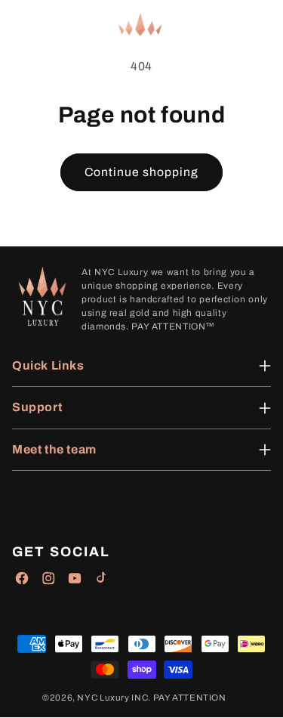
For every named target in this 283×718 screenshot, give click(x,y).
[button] (22, 25)
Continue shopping (142, 172)
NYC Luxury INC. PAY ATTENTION (151, 697)
